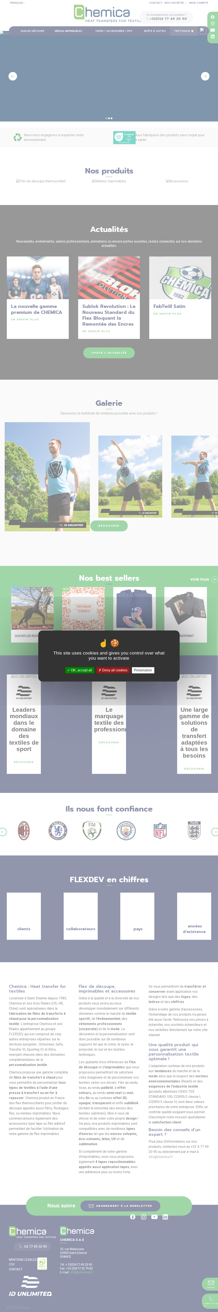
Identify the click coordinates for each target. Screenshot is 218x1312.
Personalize (143, 670)
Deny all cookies (114, 670)
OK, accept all (81, 670)
